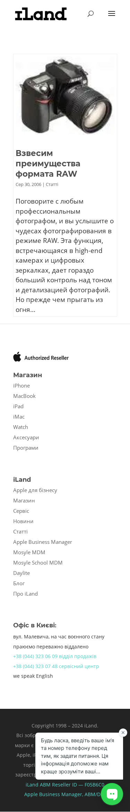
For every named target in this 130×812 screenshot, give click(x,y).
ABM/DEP (95, 794)
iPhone (21, 385)
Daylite (21, 572)
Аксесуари (26, 437)
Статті (52, 184)
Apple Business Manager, (54, 794)
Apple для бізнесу (35, 490)
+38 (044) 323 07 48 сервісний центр (56, 666)
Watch (20, 426)
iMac (19, 416)
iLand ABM (38, 784)
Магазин (24, 500)
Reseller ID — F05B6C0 (77, 784)
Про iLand (25, 593)
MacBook (24, 395)
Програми (25, 447)
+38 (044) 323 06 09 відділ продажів (54, 656)
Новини (23, 521)
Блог (19, 583)
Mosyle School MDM (38, 562)
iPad (18, 406)
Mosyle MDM (29, 552)
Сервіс (21, 510)
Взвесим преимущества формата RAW (48, 163)
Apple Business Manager (42, 541)
